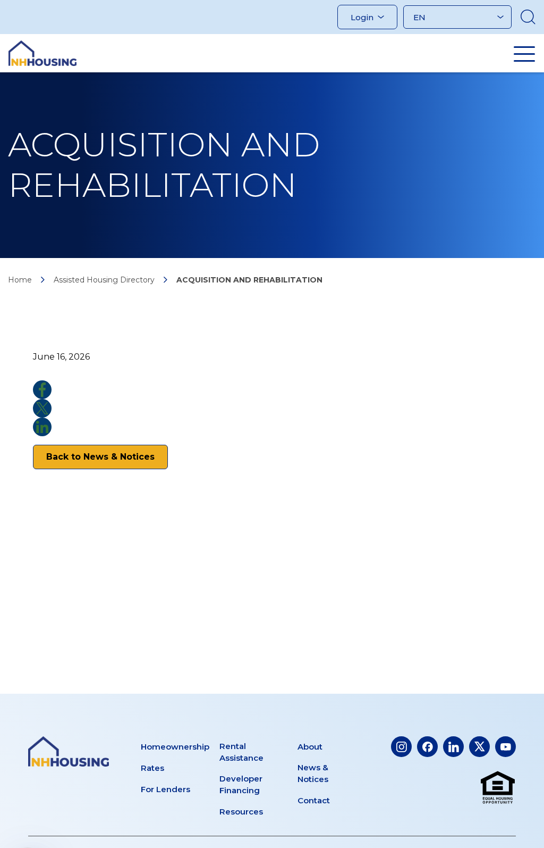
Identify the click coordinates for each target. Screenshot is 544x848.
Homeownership (175, 747)
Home (20, 280)
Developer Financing (240, 784)
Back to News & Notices (100, 457)
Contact (314, 800)
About (310, 747)
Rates (152, 768)
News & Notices (313, 773)
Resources (241, 812)
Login (362, 17)
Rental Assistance (241, 752)
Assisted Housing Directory (104, 280)
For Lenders (165, 789)
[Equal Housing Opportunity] (498, 788)
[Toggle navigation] (524, 53)
